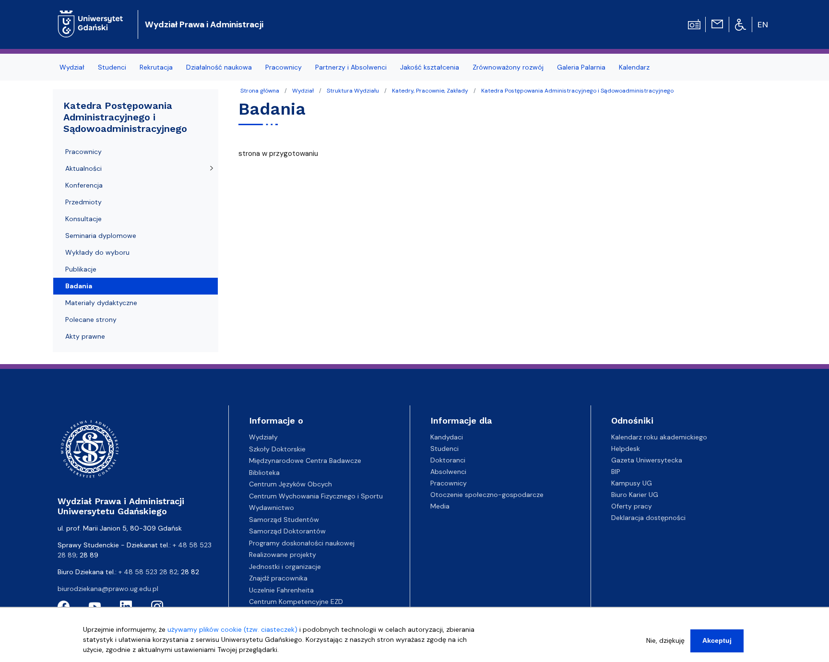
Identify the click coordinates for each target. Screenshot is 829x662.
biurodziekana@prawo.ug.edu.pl (108, 588)
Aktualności (83, 168)
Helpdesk (625, 448)
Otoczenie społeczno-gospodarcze (487, 494)
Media (440, 506)
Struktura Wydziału (353, 91)
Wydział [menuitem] (71, 67)
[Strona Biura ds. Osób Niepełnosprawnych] (740, 24)
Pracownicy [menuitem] (283, 67)
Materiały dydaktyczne (101, 302)
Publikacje (80, 269)
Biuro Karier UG (634, 494)
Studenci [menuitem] (112, 67)
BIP (615, 471)
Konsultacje (83, 218)
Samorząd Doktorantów (287, 531)
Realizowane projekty (282, 554)
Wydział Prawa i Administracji (204, 24)
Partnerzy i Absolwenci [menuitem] (351, 67)
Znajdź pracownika (278, 578)
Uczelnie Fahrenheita (281, 590)
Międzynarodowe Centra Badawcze (305, 460)
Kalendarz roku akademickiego (659, 437)
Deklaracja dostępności (648, 517)
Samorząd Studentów (284, 519)
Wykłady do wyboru (97, 252)
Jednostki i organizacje (285, 566)
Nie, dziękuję (665, 640)
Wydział (303, 91)
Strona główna (259, 91)
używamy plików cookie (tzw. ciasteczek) (232, 629)
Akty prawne (85, 336)
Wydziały (263, 437)
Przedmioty (83, 202)
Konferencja (84, 185)
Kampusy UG (631, 483)
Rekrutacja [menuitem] (156, 67)
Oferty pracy (631, 506)
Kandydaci (446, 437)
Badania (78, 286)
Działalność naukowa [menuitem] (219, 67)
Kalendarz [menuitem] (634, 67)
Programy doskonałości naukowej (302, 543)
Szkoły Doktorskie (277, 449)
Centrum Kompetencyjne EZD (296, 601)
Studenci (444, 448)
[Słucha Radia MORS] (694, 23)
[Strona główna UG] (90, 16)
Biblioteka (264, 472)
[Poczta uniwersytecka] (717, 23)
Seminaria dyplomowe (100, 235)
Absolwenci (448, 471)
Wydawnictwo (271, 507)
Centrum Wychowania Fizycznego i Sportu (316, 496)
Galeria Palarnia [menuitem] (581, 67)
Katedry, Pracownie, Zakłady (430, 91)
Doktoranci (447, 460)
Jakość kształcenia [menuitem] (429, 67)
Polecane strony (91, 319)
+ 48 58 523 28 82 (148, 571)
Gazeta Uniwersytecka (646, 460)
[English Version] (763, 24)
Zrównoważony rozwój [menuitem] (508, 67)
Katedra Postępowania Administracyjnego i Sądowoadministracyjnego (577, 91)
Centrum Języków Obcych (290, 484)
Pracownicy (83, 151)
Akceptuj (717, 640)
